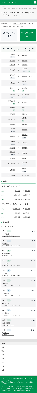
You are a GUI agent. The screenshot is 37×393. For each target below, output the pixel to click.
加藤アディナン (27, 76)
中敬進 (24, 168)
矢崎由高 (12, 107)
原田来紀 (24, 114)
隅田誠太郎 (11, 119)
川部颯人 (12, 141)
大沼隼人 (24, 102)
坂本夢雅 (12, 148)
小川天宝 (24, 68)
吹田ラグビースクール (8, 255)
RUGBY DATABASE (9, 2)
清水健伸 (24, 65)
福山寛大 (12, 61)
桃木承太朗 (11, 163)
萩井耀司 (12, 114)
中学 (2, 366)
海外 (2, 358)
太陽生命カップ (17, 24)
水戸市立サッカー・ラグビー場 (10, 26)
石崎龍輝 (12, 54)
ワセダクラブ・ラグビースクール (11, 236)
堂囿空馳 (12, 124)
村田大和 (12, 83)
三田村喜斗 (11, 175)
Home (3, 6)
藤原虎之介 (11, 101)
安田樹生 (12, 170)
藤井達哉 (12, 75)
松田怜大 (24, 118)
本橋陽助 (24, 55)
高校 (2, 351)
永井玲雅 (12, 65)
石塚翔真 (24, 148)
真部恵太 (12, 152)
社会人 (3, 362)
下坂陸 (24, 107)
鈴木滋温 (24, 162)
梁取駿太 (24, 135)
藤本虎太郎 (25, 94)
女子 (2, 370)
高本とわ (12, 88)
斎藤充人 (12, 128)
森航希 (24, 81)
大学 (2, 347)
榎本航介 (12, 136)
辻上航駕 (12, 158)
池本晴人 (24, 88)
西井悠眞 (24, 130)
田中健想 (24, 61)
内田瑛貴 (24, 124)
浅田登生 (12, 94)
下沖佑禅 (12, 70)
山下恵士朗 (25, 175)
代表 (2, 355)
